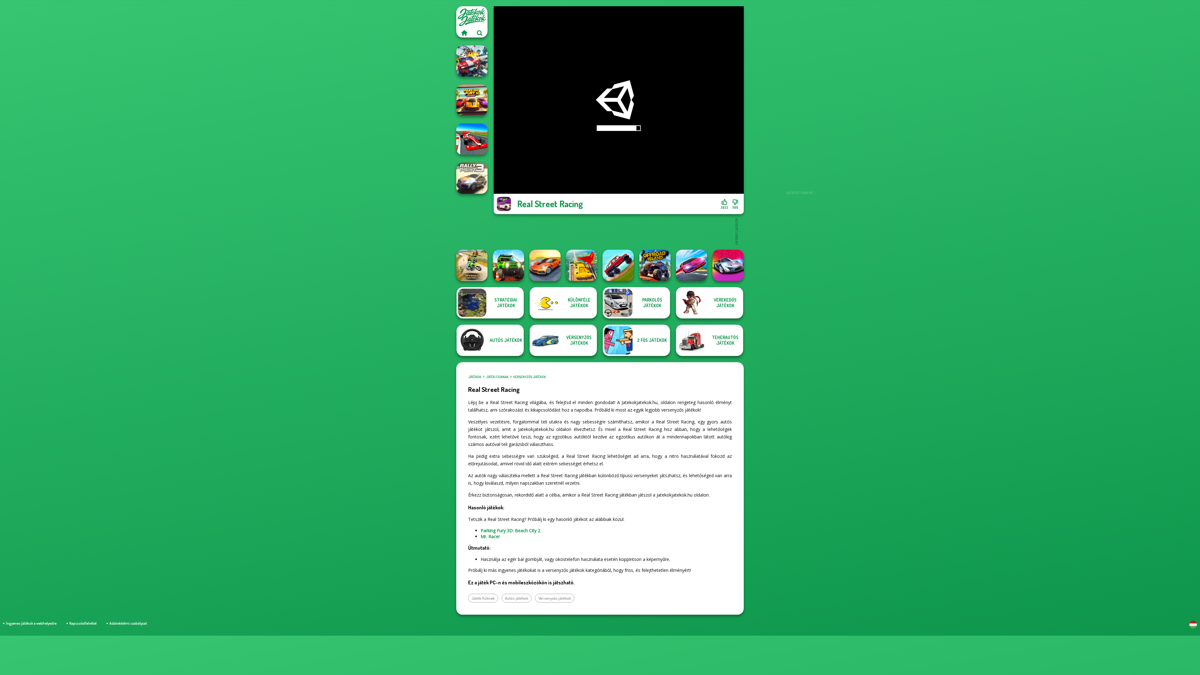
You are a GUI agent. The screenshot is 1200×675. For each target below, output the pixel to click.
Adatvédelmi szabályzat (128, 623)
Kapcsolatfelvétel (83, 623)
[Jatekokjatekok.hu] (464, 33)
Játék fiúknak (497, 377)
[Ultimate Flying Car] (691, 265)
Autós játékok (516, 598)
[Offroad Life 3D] (508, 265)
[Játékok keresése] (480, 33)
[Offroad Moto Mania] (472, 265)
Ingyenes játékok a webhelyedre (31, 623)
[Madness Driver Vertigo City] (545, 265)
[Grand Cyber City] (728, 265)
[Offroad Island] (655, 265)
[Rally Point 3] (472, 178)
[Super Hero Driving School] (581, 265)
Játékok (474, 377)
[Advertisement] (800, 100)
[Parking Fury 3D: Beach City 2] (472, 100)
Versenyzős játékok (529, 377)
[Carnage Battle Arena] (472, 61)
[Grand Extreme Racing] (472, 139)
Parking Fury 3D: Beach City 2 (510, 530)
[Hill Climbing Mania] (618, 265)
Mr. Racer (490, 536)
